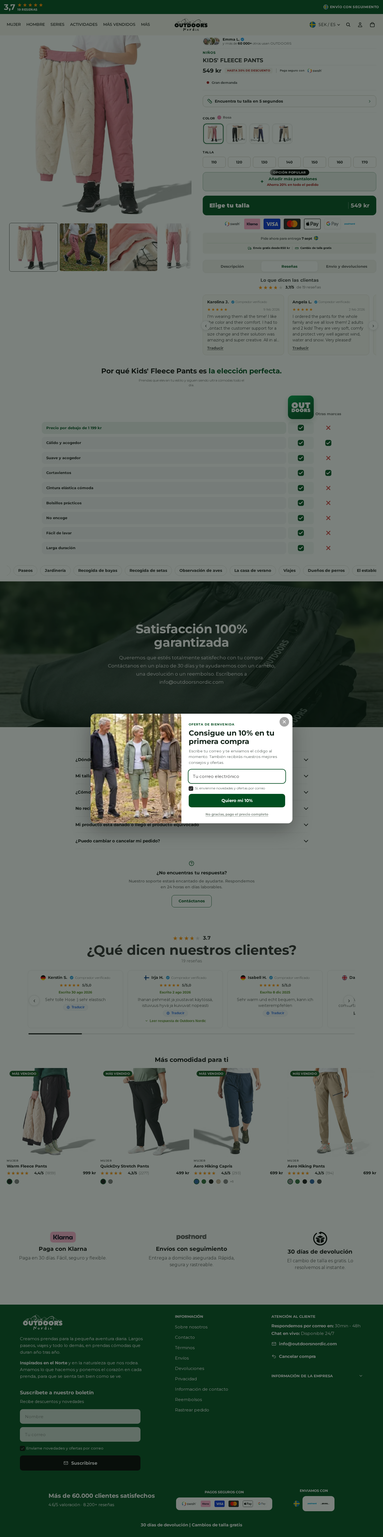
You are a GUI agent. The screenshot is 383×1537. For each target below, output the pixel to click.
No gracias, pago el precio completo (237, 814)
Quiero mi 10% (237, 800)
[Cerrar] (284, 722)
